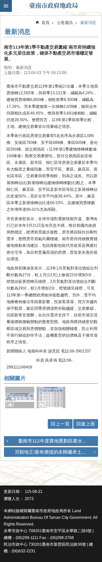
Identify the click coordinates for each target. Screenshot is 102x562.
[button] (19, 397)
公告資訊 (65, 22)
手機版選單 (6, 6)
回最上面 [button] (85, 423)
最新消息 (88, 22)
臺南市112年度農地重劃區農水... (52, 441)
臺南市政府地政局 (53, 6)
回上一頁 (60, 423)
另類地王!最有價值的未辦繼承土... (50, 452)
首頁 (46, 22)
